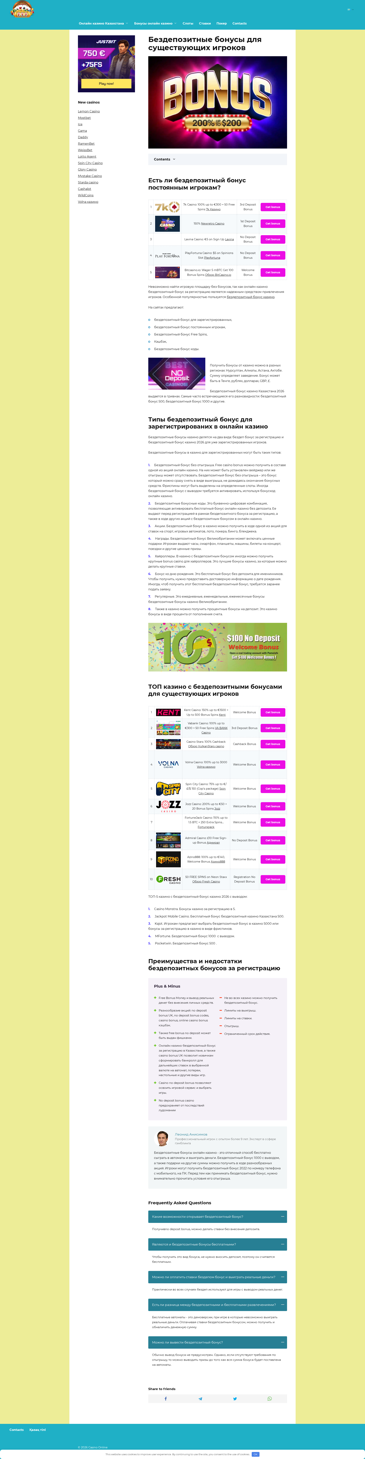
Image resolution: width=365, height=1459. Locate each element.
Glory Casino (87, 169)
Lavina (229, 239)
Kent (222, 714)
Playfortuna (212, 257)
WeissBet (85, 150)
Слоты (188, 23)
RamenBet (86, 144)
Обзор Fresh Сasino (206, 881)
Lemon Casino (89, 111)
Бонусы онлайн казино (153, 23)
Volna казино (206, 767)
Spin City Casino (90, 163)
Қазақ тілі (37, 1430)
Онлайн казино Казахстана (101, 23)
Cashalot (84, 189)
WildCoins (86, 195)
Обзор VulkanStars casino (206, 746)
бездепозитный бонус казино (251, 297)
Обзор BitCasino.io (218, 275)
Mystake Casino (90, 176)
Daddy (83, 137)
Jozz (217, 808)
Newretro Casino (212, 223)
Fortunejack (206, 827)
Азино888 (218, 861)
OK (255, 1454)
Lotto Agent (87, 156)
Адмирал (213, 842)
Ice (80, 124)
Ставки (205, 23)
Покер (222, 23)
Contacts (239, 23)
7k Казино (213, 209)
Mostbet (84, 118)
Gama (82, 131)
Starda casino (88, 182)
